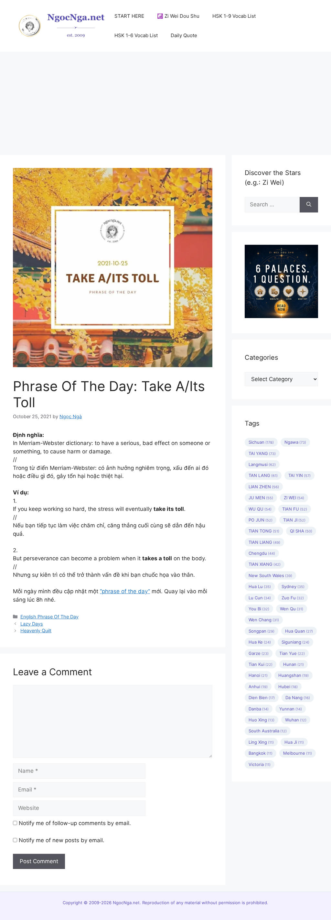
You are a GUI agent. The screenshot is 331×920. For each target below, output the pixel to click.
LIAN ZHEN (264, 486)
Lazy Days (31, 623)
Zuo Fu (293, 597)
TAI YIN (299, 475)
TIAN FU (294, 509)
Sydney (293, 586)
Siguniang (295, 642)
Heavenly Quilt (35, 630)
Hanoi (258, 675)
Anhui (258, 686)
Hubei (288, 686)
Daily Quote (184, 35)
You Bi (259, 608)
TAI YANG (262, 453)
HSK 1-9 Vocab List (234, 16)
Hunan (293, 664)
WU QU (260, 509)
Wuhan (295, 719)
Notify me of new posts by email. (61, 840)
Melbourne (297, 753)
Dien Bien (262, 697)
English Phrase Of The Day (49, 616)
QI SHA (301, 530)
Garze (259, 653)
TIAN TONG (264, 530)
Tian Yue (292, 653)
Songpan (261, 631)
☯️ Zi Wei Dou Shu (178, 16)
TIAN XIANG (265, 564)
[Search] (309, 204)
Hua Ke (260, 642)
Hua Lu (260, 586)
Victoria (260, 764)
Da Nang (297, 697)
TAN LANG (263, 475)
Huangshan (293, 675)
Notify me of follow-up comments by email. (75, 823)
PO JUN (260, 519)
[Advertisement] (165, 100)
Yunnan (290, 708)
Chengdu (262, 553)
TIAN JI (294, 519)
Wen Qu (291, 608)
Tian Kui (260, 664)
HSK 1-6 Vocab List (136, 35)
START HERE (129, 16)
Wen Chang (264, 619)
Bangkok (260, 753)
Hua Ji (294, 742)
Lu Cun (260, 597)
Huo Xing (261, 719)
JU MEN (261, 497)
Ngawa (295, 442)
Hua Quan (299, 631)
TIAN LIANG (264, 542)
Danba (259, 708)
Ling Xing (261, 742)
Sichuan (261, 442)
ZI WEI (294, 497)
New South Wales (270, 575)
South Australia (268, 730)
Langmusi (262, 464)
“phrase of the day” (125, 591)
